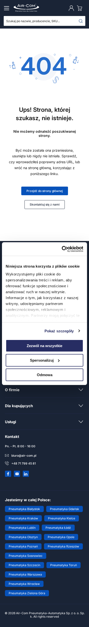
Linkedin (26, 474)
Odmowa (44, 374)
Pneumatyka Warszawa (25, 574)
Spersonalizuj (42, 360)
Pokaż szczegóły (59, 331)
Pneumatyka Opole (61, 537)
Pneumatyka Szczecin (24, 565)
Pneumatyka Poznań (23, 546)
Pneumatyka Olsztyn (23, 537)
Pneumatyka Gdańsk (64, 509)
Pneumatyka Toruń (63, 565)
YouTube (17, 474)
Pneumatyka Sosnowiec (26, 556)
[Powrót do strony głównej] (44, 82)
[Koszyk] (80, 8)
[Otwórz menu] (7, 8)
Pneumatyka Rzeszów (63, 546)
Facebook (8, 474)
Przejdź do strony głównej (44, 191)
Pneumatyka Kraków (23, 518)
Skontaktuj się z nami (45, 204)
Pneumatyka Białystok (24, 509)
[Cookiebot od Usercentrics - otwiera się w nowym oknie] (62, 249)
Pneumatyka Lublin (22, 528)
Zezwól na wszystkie (44, 346)
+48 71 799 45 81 (23, 463)
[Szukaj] (80, 21)
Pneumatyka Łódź (58, 528)
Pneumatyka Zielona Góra (27, 593)
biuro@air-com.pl (23, 455)
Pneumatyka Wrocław (24, 584)
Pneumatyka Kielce (61, 518)
